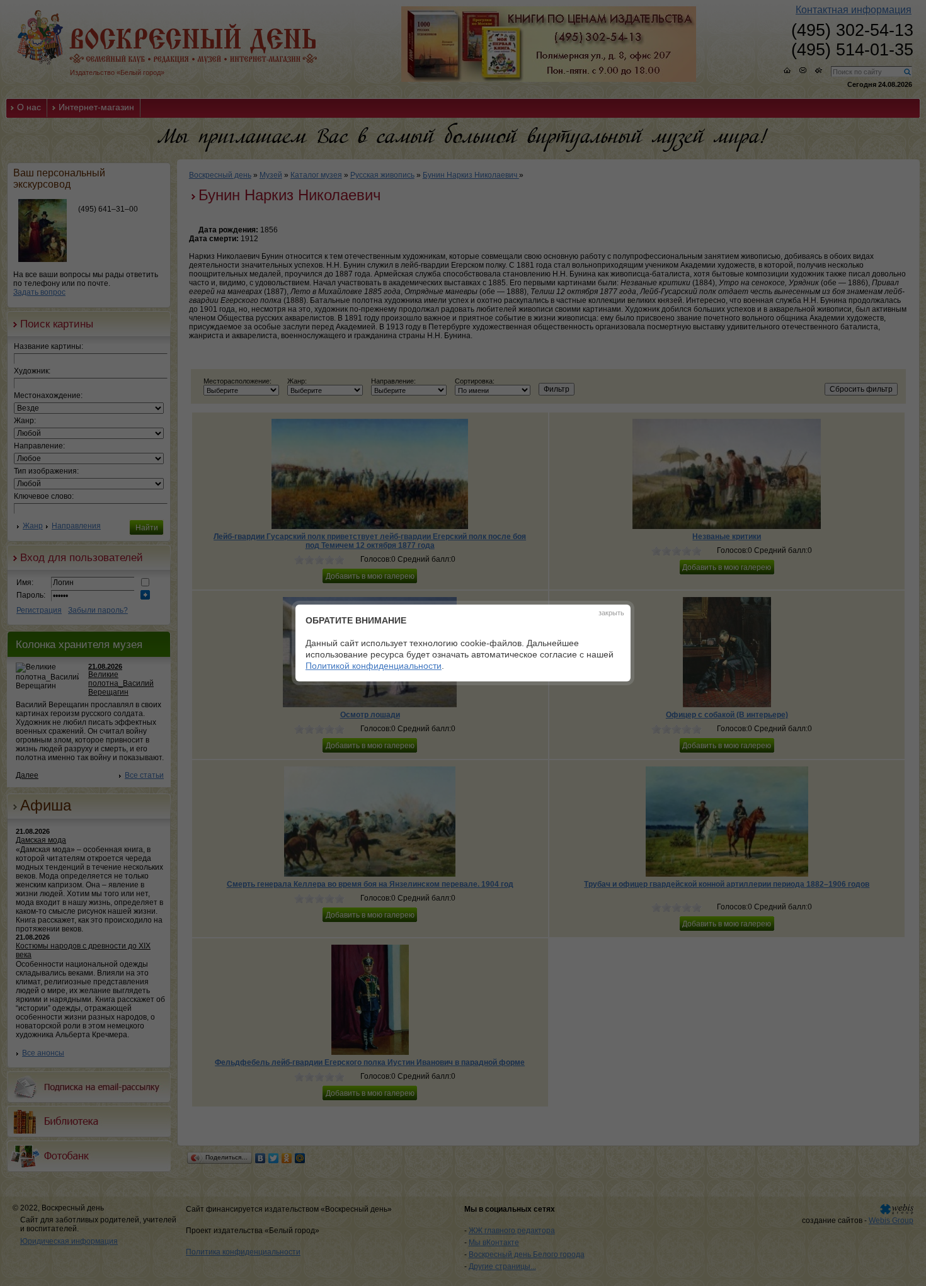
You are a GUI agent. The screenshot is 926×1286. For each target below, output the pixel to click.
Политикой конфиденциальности (374, 666)
